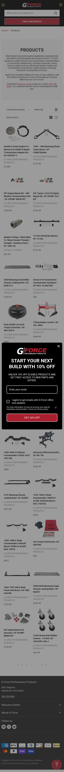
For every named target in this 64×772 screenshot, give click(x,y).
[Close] (58, 346)
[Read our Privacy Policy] (55, 407)
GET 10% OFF (32, 417)
